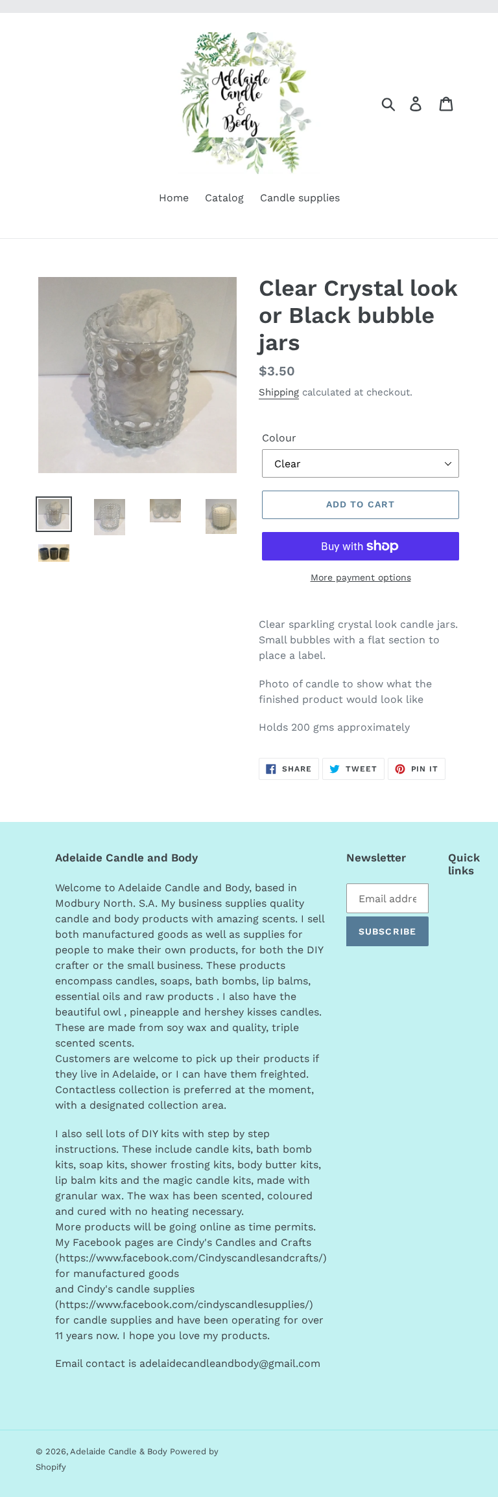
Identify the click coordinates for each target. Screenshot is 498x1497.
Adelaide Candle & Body (120, 1451)
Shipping (279, 392)
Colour (279, 438)
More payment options (361, 577)
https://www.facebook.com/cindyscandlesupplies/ (184, 1304)
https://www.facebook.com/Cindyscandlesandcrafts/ (191, 1258)
